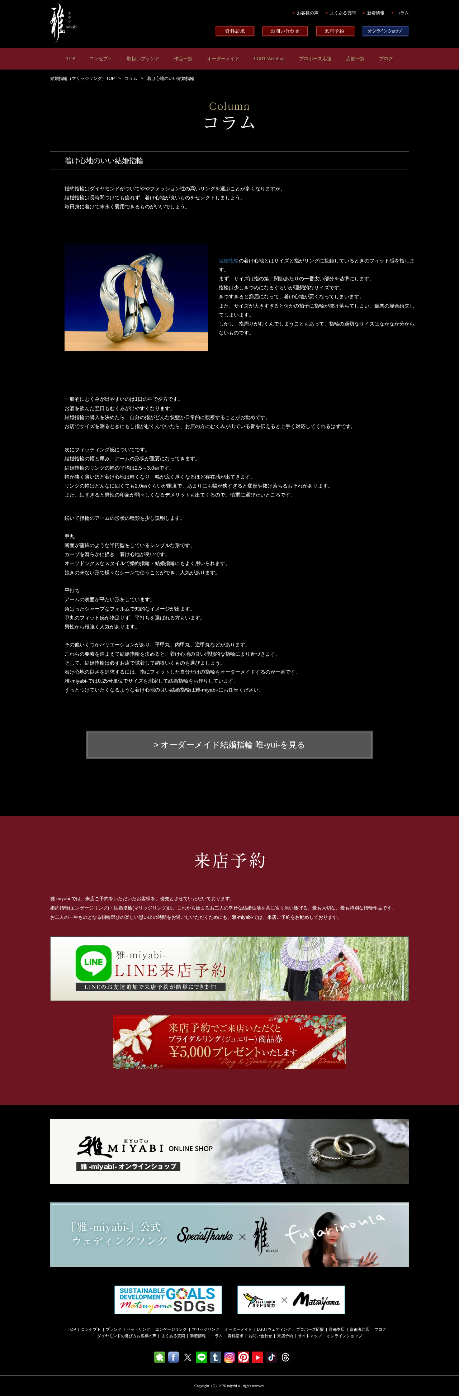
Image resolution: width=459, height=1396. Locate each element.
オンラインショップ (344, 1336)
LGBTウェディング (274, 1329)
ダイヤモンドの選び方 (117, 1336)
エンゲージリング (171, 1329)
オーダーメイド (223, 58)
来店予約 (285, 1336)
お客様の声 (307, 12)
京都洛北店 (359, 1329)
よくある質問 (343, 12)
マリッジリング (205, 1329)
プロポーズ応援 (315, 58)
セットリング (138, 1329)
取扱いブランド (143, 58)
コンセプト (101, 58)
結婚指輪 (229, 260)
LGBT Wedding (269, 58)
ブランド (114, 1329)
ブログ (386, 58)
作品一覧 (183, 58)
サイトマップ (310, 1336)
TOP (70, 58)
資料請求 (235, 1336)
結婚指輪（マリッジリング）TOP (82, 78)
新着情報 (375, 12)
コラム (402, 12)
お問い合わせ (260, 1336)
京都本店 (337, 1329)
